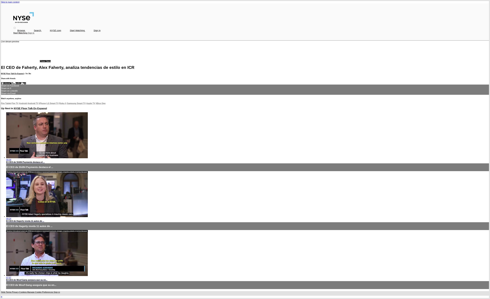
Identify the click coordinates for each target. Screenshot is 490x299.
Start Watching (77, 30)
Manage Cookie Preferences (40, 292)
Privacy (15, 292)
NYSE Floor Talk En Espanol (12, 74)
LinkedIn (17, 83)
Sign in (97, 30)
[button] (14, 28)
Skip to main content (10, 2)
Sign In (31, 33)
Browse (21, 30)
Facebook (6, 83)
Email (23, 83)
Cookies (23, 292)
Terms (9, 292)
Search (38, 30)
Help (3, 292)
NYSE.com (55, 30)
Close (43, 61)
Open (48, 61)
